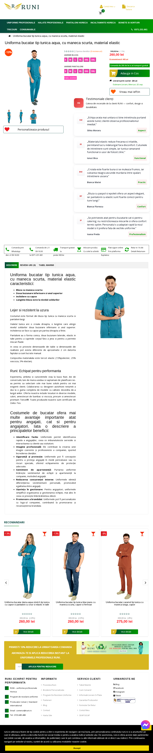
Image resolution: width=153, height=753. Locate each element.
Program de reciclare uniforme (24, 696)
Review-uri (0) (28, 265)
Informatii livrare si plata (90, 695)
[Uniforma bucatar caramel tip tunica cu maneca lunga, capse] (124, 566)
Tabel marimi (85, 685)
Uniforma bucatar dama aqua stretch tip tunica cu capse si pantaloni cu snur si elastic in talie (26, 603)
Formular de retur (87, 705)
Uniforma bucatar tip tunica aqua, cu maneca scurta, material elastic (48, 36)
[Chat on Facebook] (146, 725)
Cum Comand (85, 690)
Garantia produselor (88, 700)
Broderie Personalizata (53, 690)
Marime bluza (71, 55)
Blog (45, 705)
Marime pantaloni (73, 66)
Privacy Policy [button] (95, 741)
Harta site (47, 715)
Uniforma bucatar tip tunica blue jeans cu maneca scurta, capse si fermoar (75, 603)
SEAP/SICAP (84, 715)
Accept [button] (77, 748)
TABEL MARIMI (70, 78)
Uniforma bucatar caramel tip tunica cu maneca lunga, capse (124, 603)
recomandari (14, 522)
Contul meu (84, 710)
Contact (46, 710)
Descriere (11, 265)
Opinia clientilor (89, 51)
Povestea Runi (49, 685)
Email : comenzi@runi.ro (21, 710)
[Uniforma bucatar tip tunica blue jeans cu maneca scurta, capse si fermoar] (75, 566)
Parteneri (47, 700)
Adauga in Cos (130, 73)
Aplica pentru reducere (42, 666)
